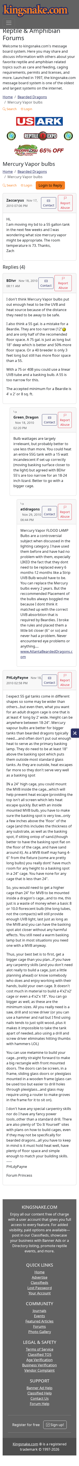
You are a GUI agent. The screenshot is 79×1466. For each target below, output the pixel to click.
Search (11, 109)
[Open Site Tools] (75, 733)
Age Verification (39, 1359)
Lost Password (39, 1287)
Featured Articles (39, 1321)
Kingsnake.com (25, 1444)
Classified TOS (39, 1354)
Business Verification (39, 1365)
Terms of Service (39, 1349)
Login (27, 109)
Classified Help (39, 1393)
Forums (39, 1326)
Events (39, 1316)
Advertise (39, 1277)
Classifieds (39, 1282)
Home (8, 97)
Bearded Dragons (32, 97)
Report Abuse (65, 205)
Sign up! (57, 1424)
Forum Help (39, 1403)
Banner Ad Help (39, 1387)
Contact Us (40, 1398)
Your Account (40, 1293)
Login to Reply (50, 185)
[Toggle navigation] (9, 22)
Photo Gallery (39, 1331)
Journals (39, 1310)
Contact (48, 205)
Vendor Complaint (39, 1370)
